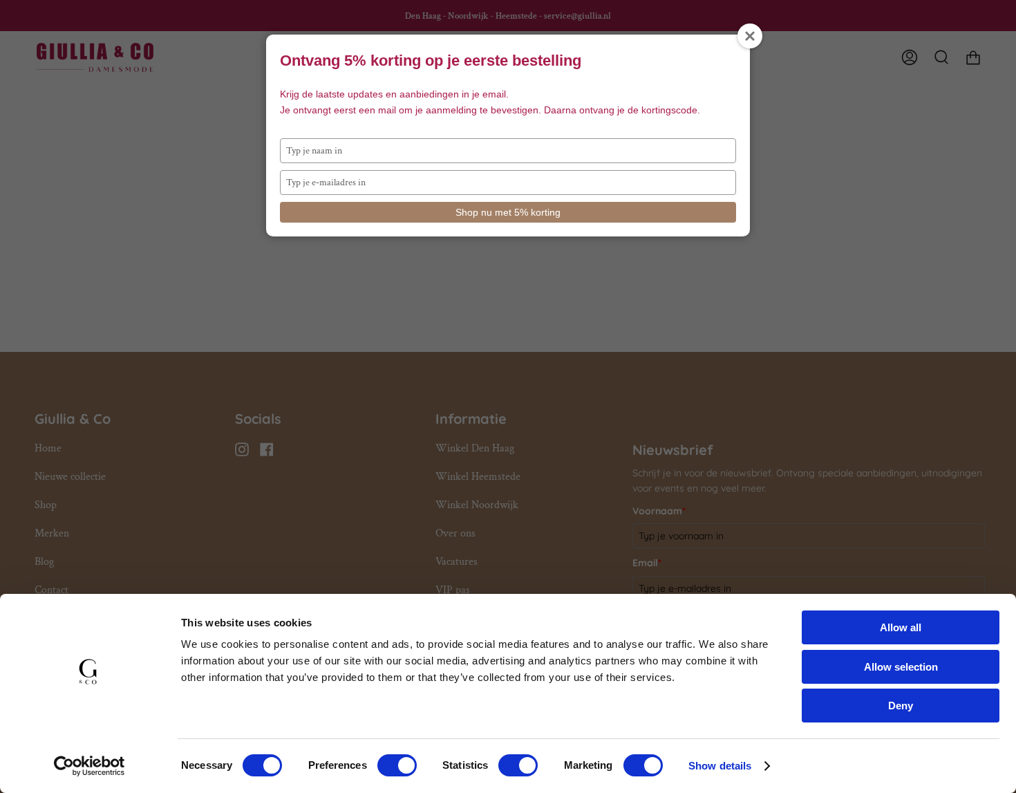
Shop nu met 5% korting (508, 212)
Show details (719, 766)
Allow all (900, 627)
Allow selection (901, 667)
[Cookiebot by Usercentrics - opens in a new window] (89, 766)
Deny (900, 705)
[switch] (397, 765)
